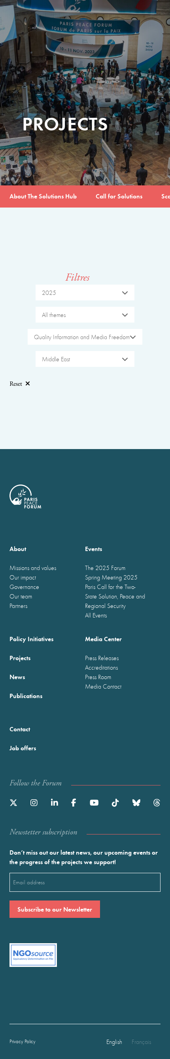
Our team (20, 596)
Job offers (22, 748)
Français (141, 1042)
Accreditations (101, 667)
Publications (25, 695)
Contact (19, 729)
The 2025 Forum (105, 568)
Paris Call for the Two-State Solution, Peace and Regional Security (115, 596)
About (17, 548)
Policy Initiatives (31, 638)
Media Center (103, 638)
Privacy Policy (22, 1041)
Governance (24, 587)
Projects (19, 657)
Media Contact (103, 686)
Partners (18, 606)
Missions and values (32, 568)
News (17, 676)
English (114, 1042)
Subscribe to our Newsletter (54, 909)
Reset (15, 384)
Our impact (22, 577)
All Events (96, 615)
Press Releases (102, 658)
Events (93, 548)
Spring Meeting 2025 (111, 577)
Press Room (98, 677)
